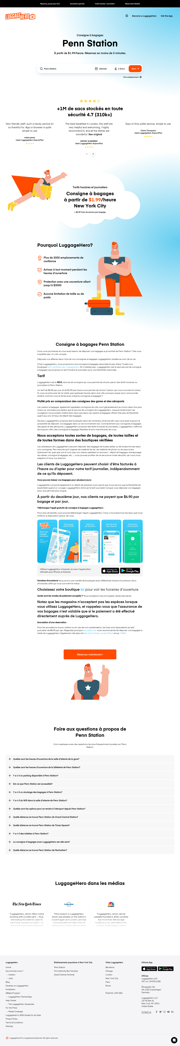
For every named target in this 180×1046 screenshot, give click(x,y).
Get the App (167, 15)
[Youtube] (168, 1011)
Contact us (146, 1012)
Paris (108, 982)
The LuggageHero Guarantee (21, 1004)
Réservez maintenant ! (90, 654)
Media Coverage (15, 1011)
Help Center (11, 1000)
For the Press (11, 1007)
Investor (11, 974)
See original (95, 134)
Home (8, 967)
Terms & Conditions (14, 1022)
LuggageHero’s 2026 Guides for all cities (23, 1015)
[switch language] (126, 15)
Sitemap (9, 1026)
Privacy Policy (12, 1018)
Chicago (109, 971)
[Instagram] (164, 1011)
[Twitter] (160, 1011)
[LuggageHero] (20, 18)
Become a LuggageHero (144, 15)
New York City (112, 978)
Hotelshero (10, 989)
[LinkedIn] (172, 1011)
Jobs (10, 978)
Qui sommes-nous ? (14, 971)
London (109, 974)
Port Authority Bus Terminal (66, 971)
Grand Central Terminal (64, 974)
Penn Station (59, 967)
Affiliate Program (13, 993)
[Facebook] (156, 1011)
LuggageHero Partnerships (20, 996)
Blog (8, 982)
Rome (108, 985)
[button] (174, 1040)
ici (82, 589)
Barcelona (110, 967)
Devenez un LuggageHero (17, 985)
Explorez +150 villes (114, 993)
